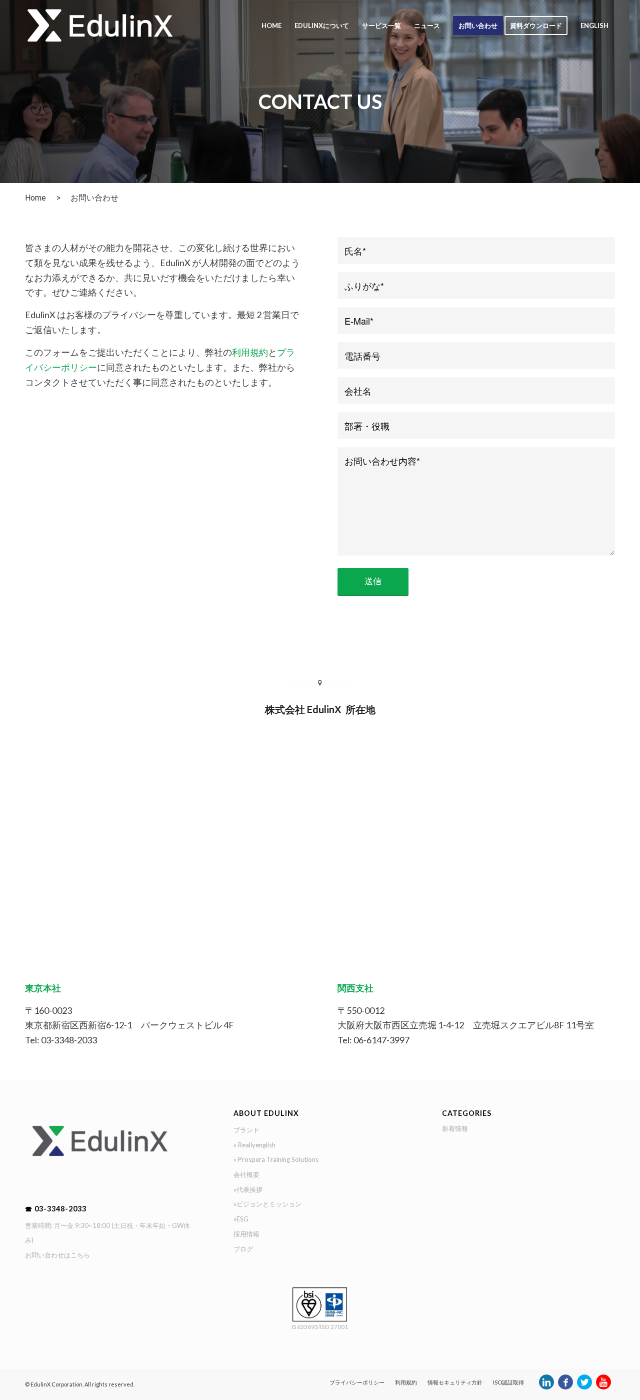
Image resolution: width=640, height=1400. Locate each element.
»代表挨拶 (248, 1189)
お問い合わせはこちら (57, 1255)
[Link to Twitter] (584, 1386)
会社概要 (247, 1174)
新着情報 (455, 1128)
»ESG (241, 1219)
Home (35, 198)
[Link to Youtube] (603, 1386)
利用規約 (250, 352)
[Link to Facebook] (565, 1386)
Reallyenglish (257, 1145)
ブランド (247, 1130)
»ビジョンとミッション (268, 1204)
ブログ (243, 1249)
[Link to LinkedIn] (546, 1386)
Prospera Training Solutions (278, 1159)
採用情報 (247, 1234)
